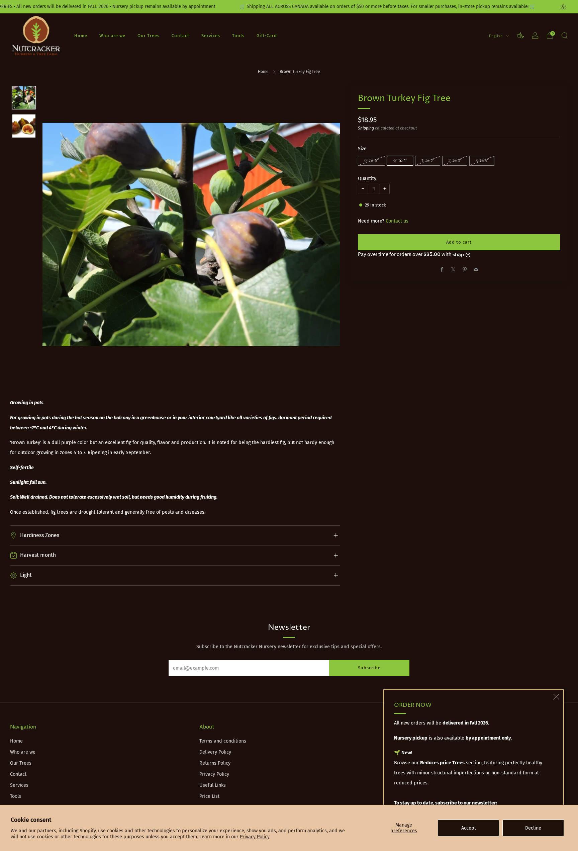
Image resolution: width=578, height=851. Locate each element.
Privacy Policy (255, 837)
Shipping (366, 128)
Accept (468, 828)
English (496, 36)
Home (80, 35)
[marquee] (289, 6)
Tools (238, 35)
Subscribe (369, 667)
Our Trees (148, 35)
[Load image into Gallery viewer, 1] (24, 97)
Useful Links (212, 785)
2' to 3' (455, 160)
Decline (533, 828)
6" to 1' (400, 160)
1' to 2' (427, 160)
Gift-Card (267, 35)
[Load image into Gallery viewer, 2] (24, 126)
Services (210, 35)
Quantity (367, 178)
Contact (180, 35)
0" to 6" (371, 160)
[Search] (564, 35)
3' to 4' (482, 160)
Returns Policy (214, 763)
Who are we (112, 35)
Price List (209, 796)
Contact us (397, 221)
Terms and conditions (222, 741)
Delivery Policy (215, 752)
